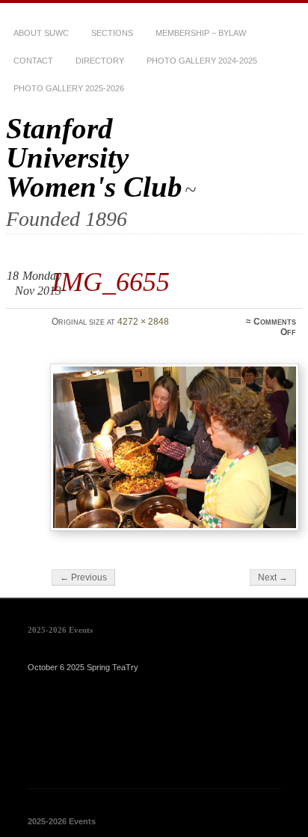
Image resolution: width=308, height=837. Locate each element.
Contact (33, 60)
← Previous (83, 577)
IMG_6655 (111, 281)
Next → (273, 577)
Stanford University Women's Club (94, 157)
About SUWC (41, 32)
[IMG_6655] (174, 447)
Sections (112, 32)
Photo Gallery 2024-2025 (202, 60)
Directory (100, 60)
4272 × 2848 (143, 321)
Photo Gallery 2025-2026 (68, 88)
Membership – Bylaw (200, 32)
